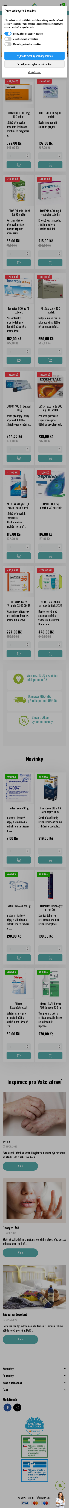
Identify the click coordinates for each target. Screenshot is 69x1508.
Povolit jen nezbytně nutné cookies (34, 64)
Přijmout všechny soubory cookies (34, 56)
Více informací (34, 72)
